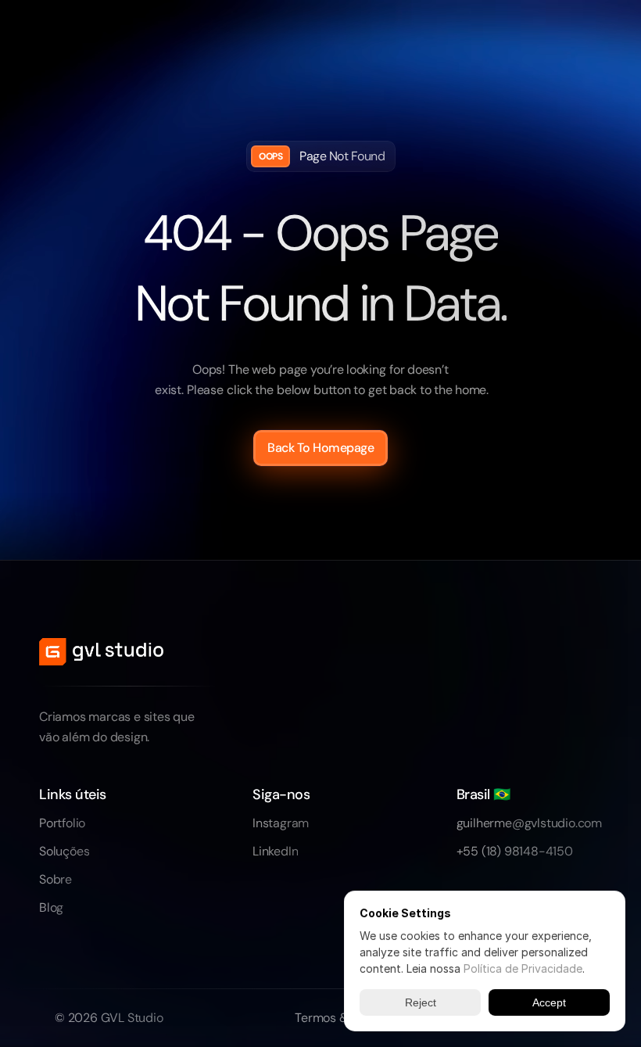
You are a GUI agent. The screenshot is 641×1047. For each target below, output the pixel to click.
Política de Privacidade (523, 968)
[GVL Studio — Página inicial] (101, 651)
